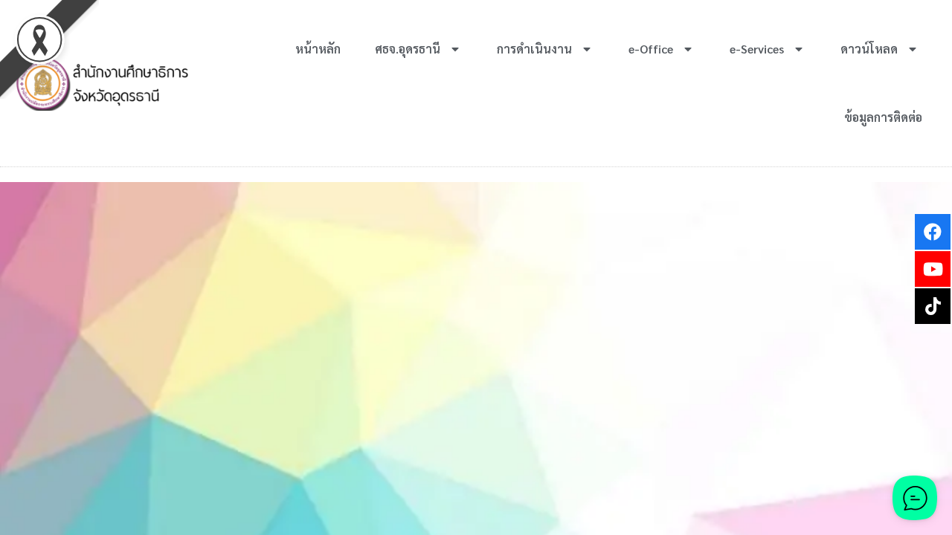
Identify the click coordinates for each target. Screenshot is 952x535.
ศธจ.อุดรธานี (407, 48)
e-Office (650, 48)
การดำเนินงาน (534, 48)
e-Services (757, 48)
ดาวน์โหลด (869, 48)
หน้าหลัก (318, 48)
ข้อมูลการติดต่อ (883, 117)
